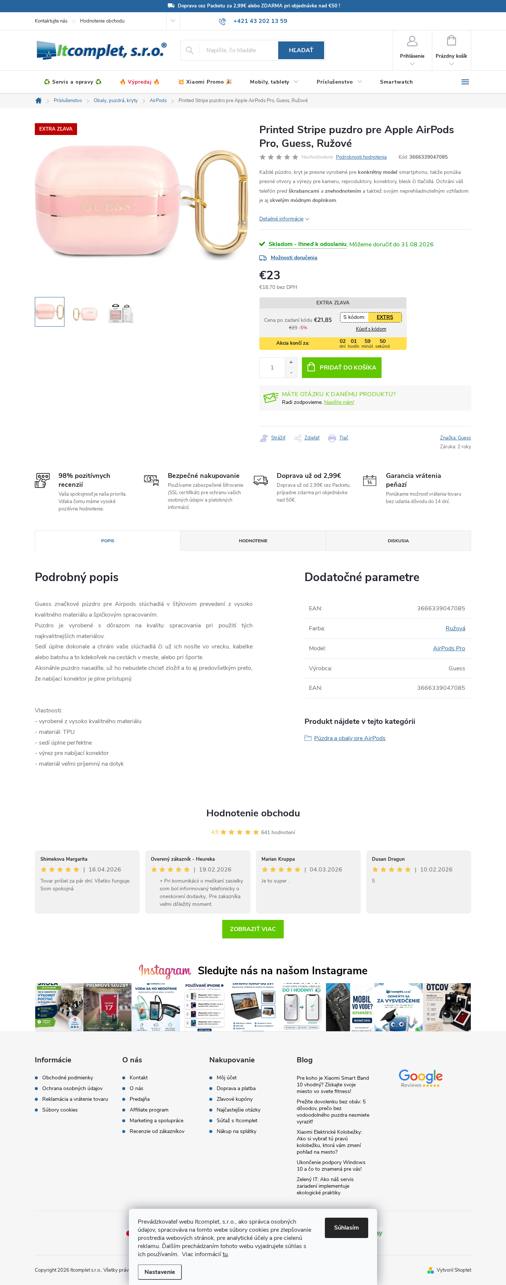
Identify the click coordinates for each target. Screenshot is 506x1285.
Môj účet (227, 1078)
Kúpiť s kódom (371, 329)
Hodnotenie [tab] (253, 541)
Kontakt (139, 1078)
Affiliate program (149, 1110)
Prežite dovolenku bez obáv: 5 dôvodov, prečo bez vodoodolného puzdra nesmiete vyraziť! (333, 1111)
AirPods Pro (449, 648)
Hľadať (301, 50)
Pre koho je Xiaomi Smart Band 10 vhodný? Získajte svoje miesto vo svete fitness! (333, 1085)
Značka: (455, 438)
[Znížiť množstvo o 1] (291, 373)
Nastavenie (159, 1272)
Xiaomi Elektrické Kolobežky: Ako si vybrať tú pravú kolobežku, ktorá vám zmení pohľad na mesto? (329, 1142)
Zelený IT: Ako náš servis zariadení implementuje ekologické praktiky (325, 1186)
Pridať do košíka (348, 368)
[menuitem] (73, 82)
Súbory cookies (60, 1110)
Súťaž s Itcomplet (237, 1121)
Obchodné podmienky (67, 1078)
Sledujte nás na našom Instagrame (282, 971)
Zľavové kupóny (235, 1099)
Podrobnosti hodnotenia (361, 157)
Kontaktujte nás (51, 21)
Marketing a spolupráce (156, 1121)
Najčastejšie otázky (238, 1110)
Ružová (455, 628)
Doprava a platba (236, 1089)
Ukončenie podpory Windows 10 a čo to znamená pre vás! (331, 1166)
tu (225, 1254)
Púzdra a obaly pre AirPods (350, 738)
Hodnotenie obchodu (102, 21)
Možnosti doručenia (294, 257)
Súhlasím (346, 1228)
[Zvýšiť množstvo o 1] (291, 363)
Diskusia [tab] (398, 541)
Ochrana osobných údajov (72, 1089)
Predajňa (140, 1099)
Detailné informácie (281, 218)
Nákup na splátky (236, 1131)
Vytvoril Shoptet (454, 1270)
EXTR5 (385, 317)
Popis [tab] (107, 541)
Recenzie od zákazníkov (157, 1131)
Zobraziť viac (253, 929)
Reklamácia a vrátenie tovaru (75, 1099)
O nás (136, 1089)
